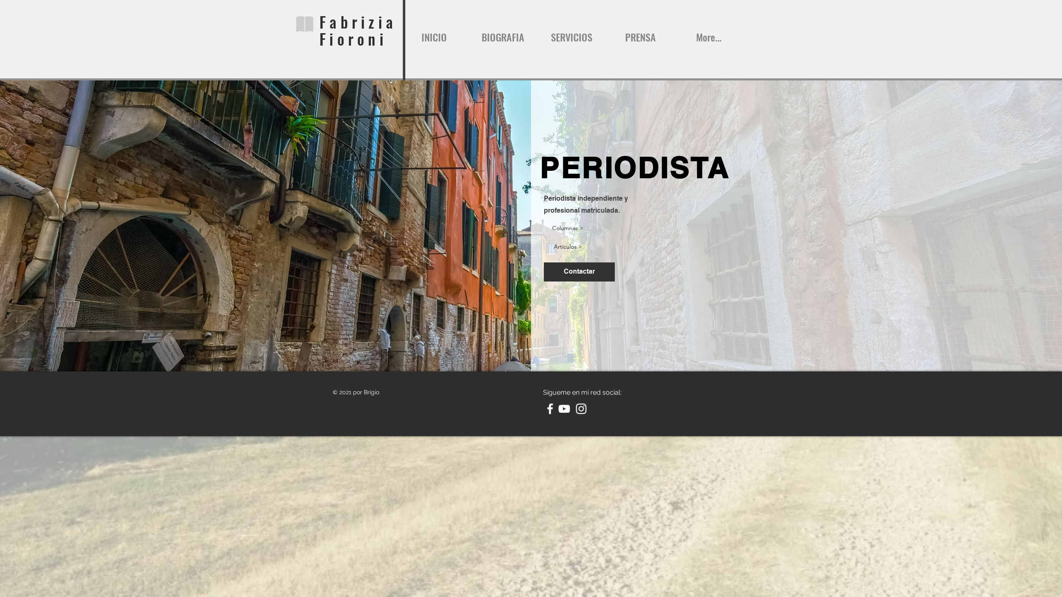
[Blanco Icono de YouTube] (564, 409)
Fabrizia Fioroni (358, 30)
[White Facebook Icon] (550, 409)
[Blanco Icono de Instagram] (581, 409)
